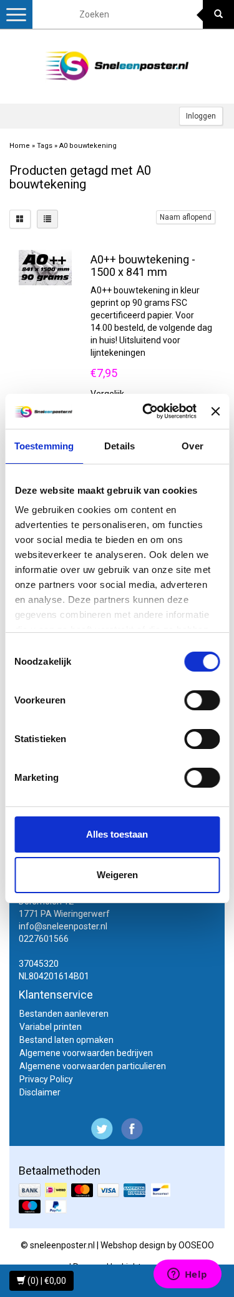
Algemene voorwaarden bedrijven (86, 1053)
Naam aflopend (186, 217)
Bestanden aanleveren (64, 1014)
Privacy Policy (46, 1079)
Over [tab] (192, 446)
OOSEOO (196, 1245)
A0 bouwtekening (88, 146)
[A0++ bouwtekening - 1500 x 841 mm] (45, 267)
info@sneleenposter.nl (63, 926)
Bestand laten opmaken (66, 1040)
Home (19, 146)
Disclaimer (40, 1092)
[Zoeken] (218, 14)
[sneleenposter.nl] (117, 66)
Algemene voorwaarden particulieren (92, 1066)
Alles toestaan (117, 834)
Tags (44, 146)
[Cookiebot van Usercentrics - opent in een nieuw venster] (147, 411)
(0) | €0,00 (46, 1281)
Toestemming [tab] (44, 446)
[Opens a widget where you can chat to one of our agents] (187, 1275)
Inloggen (201, 116)
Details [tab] (119, 446)
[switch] (202, 700)
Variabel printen (50, 1027)
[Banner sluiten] (215, 411)
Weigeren (117, 874)
